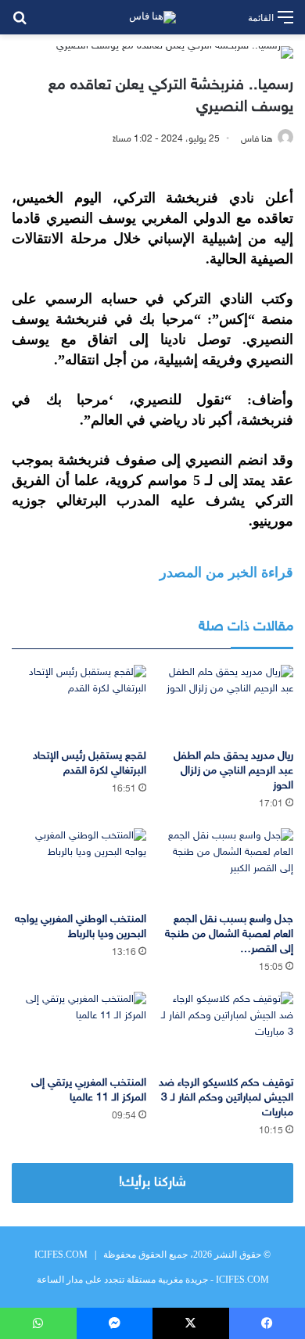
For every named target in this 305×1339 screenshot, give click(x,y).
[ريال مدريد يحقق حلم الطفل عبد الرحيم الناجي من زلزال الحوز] (226, 703)
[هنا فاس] (152, 17)
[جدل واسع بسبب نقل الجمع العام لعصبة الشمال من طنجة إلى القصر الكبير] (226, 866)
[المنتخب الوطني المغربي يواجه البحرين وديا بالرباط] (79, 866)
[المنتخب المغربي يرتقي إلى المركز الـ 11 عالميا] (79, 1030)
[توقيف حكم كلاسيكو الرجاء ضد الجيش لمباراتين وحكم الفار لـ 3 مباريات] (226, 1030)
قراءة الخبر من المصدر (226, 572)
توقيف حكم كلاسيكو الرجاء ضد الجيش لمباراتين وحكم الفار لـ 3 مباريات (226, 1097)
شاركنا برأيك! (152, 1182)
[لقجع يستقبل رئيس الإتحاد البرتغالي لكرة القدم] (79, 703)
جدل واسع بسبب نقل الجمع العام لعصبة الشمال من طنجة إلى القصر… (229, 934)
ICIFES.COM (61, 1254)
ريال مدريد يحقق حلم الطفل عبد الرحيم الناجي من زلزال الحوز (233, 770)
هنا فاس (257, 139)
